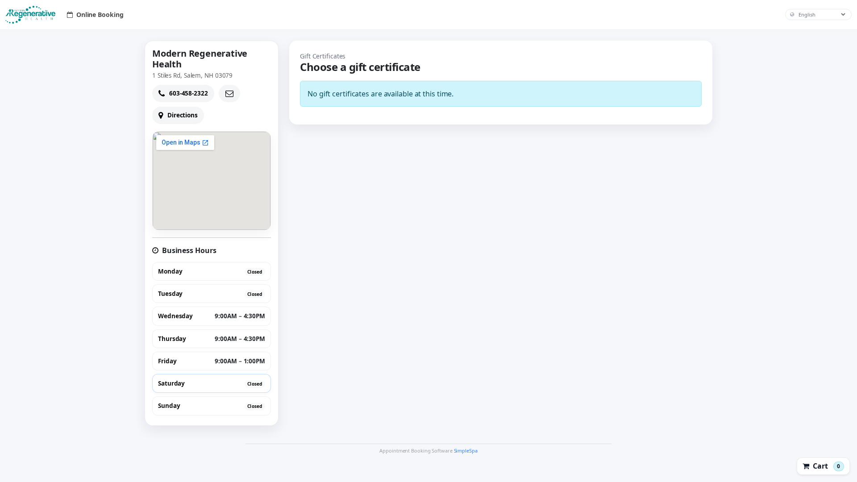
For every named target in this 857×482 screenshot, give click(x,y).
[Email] (229, 93)
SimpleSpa (466, 450)
